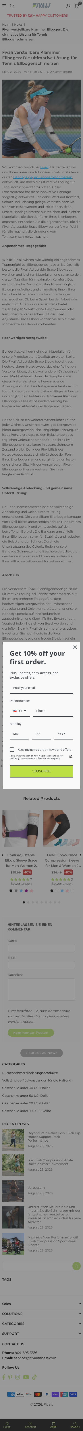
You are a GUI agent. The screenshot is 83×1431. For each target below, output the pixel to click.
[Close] (75, 647)
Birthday (15, 724)
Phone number (20, 701)
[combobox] (20, 711)
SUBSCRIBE (41, 771)
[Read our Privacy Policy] (70, 756)
